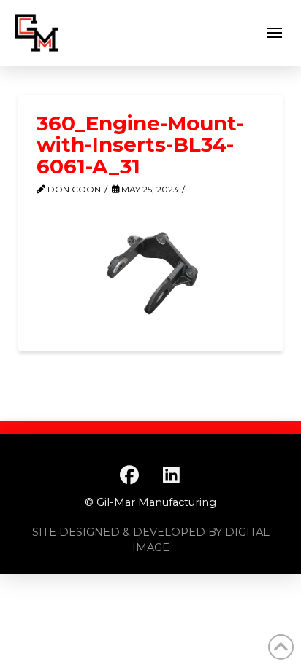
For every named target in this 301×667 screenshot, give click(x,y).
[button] (275, 32)
